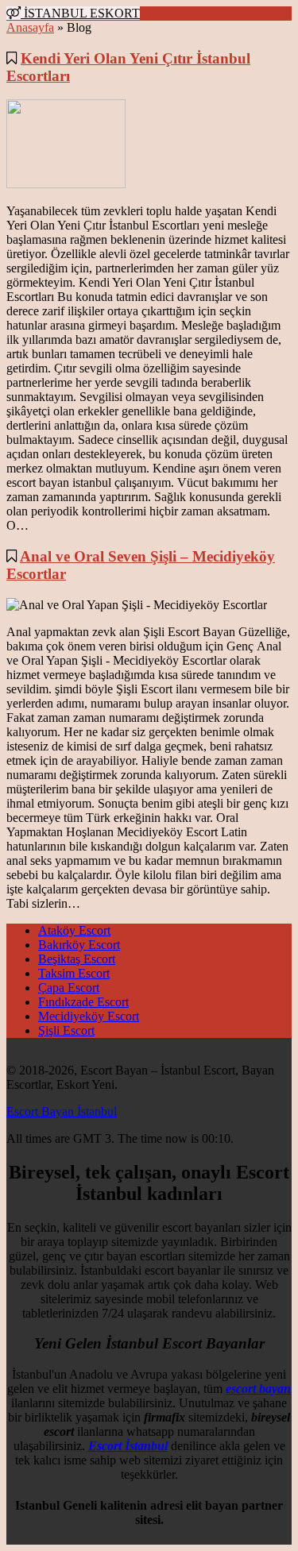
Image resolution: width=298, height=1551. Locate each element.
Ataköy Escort (74, 930)
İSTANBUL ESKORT (80, 13)
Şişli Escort (66, 1030)
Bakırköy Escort (79, 944)
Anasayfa (30, 27)
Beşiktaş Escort (76, 959)
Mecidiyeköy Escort (88, 1016)
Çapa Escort (68, 987)
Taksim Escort (74, 973)
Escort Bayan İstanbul (61, 1111)
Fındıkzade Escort (83, 1002)
